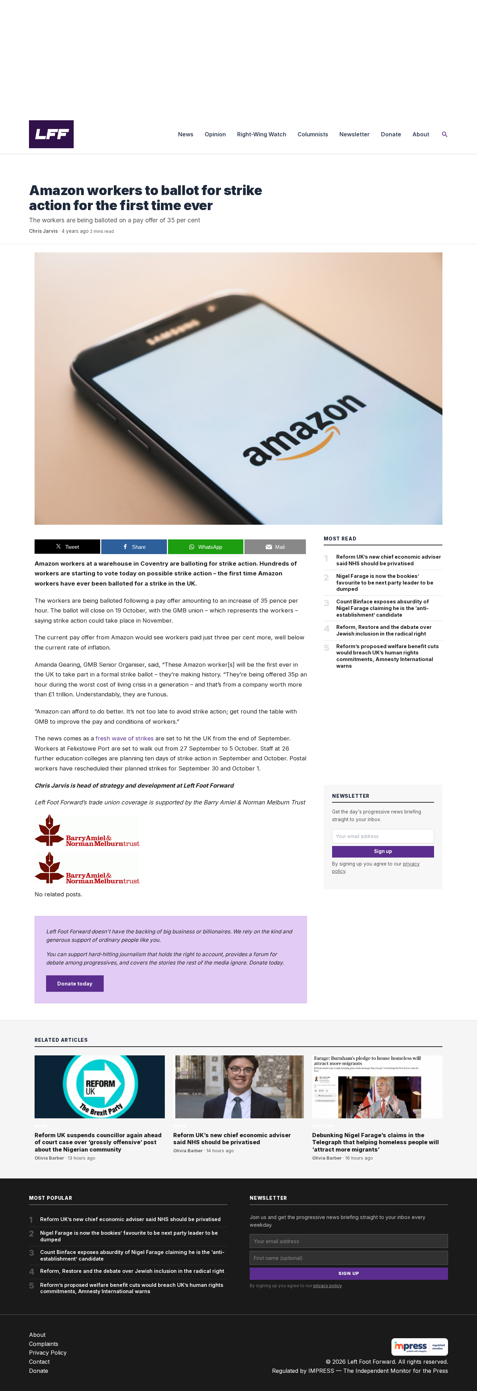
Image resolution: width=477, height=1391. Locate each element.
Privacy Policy (48, 1352)
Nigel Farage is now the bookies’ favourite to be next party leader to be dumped (384, 582)
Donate (391, 134)
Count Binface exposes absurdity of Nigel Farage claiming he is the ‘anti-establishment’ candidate (382, 607)
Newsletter (354, 134)
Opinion (215, 134)
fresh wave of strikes (125, 738)
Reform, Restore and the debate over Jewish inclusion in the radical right (384, 630)
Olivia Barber (49, 1158)
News (185, 134)
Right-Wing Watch (261, 134)
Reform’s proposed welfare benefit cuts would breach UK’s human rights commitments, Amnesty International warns (387, 656)
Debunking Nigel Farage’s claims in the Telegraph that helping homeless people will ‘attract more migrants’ (375, 1142)
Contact (39, 1361)
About (420, 134)
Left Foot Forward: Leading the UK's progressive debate (51, 134)
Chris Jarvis (43, 231)
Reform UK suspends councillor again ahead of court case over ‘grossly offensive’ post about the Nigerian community (98, 1142)
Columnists (313, 134)
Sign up (383, 851)
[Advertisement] (238, 57)
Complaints (43, 1343)
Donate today (75, 984)
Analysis (323, 1126)
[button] (445, 134)
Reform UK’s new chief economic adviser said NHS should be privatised (388, 560)
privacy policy (327, 1285)
